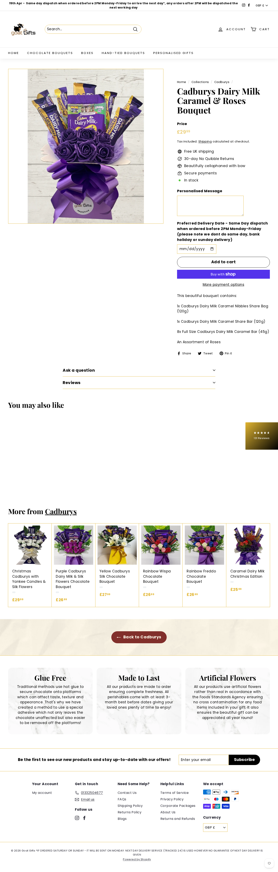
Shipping (205, 141)
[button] (261, 436)
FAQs (122, 799)
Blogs (122, 818)
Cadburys (221, 82)
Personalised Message (199, 190)
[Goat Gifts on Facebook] (84, 817)
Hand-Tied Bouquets (123, 53)
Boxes (87, 53)
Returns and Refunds (177, 818)
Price (182, 123)
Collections (200, 82)
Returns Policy (129, 812)
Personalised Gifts (173, 53)
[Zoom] (85, 146)
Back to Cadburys (141, 637)
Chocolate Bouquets (50, 53)
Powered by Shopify (137, 859)
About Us (167, 812)
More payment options (223, 284)
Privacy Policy (172, 799)
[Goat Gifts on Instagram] (77, 817)
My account (42, 792)
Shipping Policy (130, 805)
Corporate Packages (178, 805)
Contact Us (127, 792)
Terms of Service (174, 792)
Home (13, 53)
